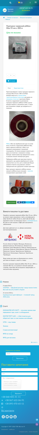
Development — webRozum (8, 429)
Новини (6, 282)
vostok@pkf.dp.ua (32, 220)
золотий (30, 171)
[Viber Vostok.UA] (37, 424)
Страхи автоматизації (10, 330)
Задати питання (11, 202)
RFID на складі (8, 334)
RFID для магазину (9, 337)
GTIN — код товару (9, 322)
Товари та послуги (12, 17)
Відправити (18, 393)
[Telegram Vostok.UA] (37, 419)
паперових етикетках (12, 99)
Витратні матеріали (26, 17)
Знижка (5, 326)
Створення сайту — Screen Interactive (28, 431)
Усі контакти (26, 10)
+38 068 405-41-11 (11, 397)
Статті (5, 306)
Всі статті (34, 342)
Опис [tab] (9, 88)
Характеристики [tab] (18, 88)
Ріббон (8, 143)
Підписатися (19, 358)
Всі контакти (7, 411)
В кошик (12, 81)
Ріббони (7, 19)
